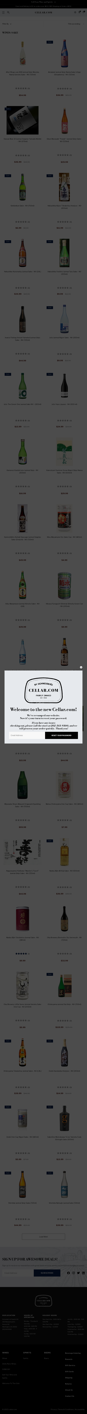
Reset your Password (61, 735)
